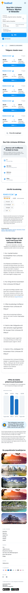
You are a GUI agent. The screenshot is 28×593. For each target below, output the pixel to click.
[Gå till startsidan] (6, 2)
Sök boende (7, 38)
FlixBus (3, 229)
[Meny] (25, 3)
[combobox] (14, 16)
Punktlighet (8, 204)
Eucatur (13, 230)
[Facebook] (7, 577)
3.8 (12, 204)
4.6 (11, 201)
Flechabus (19, 229)
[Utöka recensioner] (23, 203)
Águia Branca (19, 296)
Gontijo (14, 229)
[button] (23, 18)
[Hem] (3, 45)
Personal (8, 201)
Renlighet (8, 207)
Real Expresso (8, 229)
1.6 (9, 210)
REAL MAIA (8, 230)
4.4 (12, 207)
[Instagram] (3, 577)
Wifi (7, 210)
